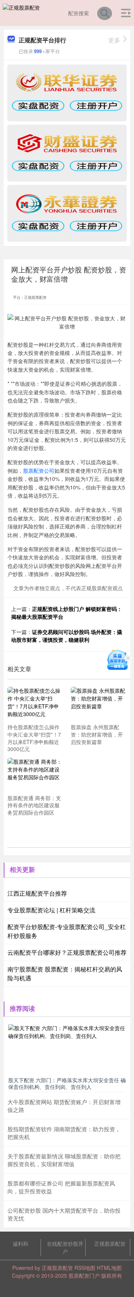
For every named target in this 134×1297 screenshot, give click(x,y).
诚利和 (20, 1243)
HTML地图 (109, 1267)
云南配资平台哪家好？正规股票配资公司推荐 (67, 952)
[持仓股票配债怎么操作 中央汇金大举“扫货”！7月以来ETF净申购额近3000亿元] (34, 704)
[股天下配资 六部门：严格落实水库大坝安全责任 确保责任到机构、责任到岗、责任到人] (67, 1048)
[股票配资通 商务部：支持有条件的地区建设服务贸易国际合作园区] (34, 775)
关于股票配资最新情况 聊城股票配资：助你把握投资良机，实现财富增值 (64, 1160)
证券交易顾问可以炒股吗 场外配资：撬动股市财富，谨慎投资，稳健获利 (66, 635)
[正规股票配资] (21, 12)
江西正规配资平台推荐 (37, 893)
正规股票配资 (109, 1243)
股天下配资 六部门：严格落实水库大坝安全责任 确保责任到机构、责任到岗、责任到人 (67, 1083)
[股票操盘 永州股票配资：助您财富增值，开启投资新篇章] (98, 704)
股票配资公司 (38, 470)
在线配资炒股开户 (65, 1247)
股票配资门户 (84, 1275)
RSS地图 (84, 1267)
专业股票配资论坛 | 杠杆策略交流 (51, 910)
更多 (114, 40)
